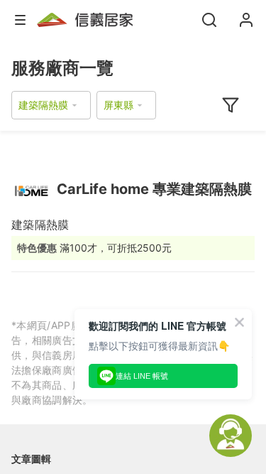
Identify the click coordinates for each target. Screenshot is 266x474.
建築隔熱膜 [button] (43, 105)
